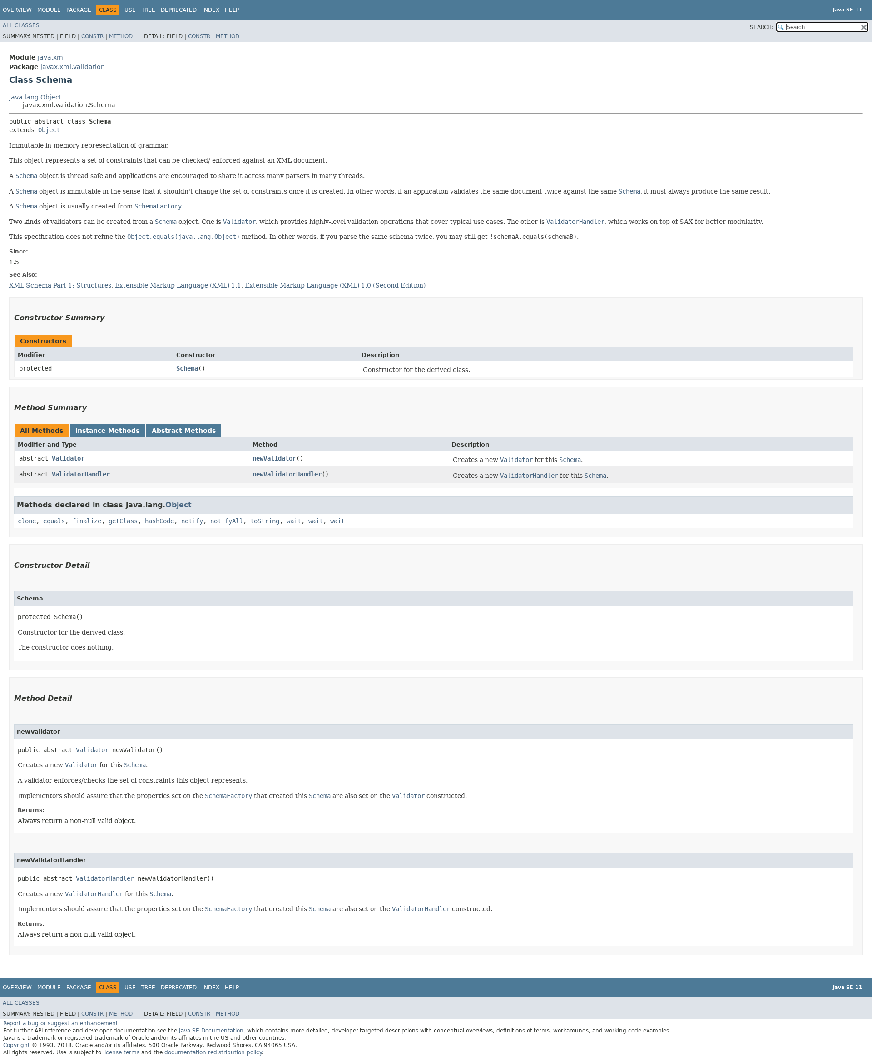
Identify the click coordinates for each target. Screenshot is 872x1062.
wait (294, 521)
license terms (121, 1052)
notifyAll (226, 521)
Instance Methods (107, 430)
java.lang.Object (35, 97)
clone (27, 521)
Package (78, 10)
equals (54, 521)
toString (264, 521)
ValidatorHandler (81, 474)
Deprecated (179, 10)
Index (210, 10)
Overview (17, 10)
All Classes (21, 25)
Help (232, 10)
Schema (187, 368)
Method (121, 36)
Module (49, 10)
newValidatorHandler (287, 474)
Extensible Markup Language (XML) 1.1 (178, 285)
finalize (86, 521)
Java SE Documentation (211, 1030)
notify (192, 521)
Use (130, 10)
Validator (68, 458)
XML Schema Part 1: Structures (60, 285)
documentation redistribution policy (213, 1052)
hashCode (159, 521)
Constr (92, 36)
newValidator (274, 458)
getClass (123, 521)
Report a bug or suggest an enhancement (60, 1023)
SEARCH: (761, 27)
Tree (148, 10)
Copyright (16, 1045)
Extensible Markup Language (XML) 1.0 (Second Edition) (335, 285)
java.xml (51, 57)
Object (49, 130)
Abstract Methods (184, 430)
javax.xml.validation (72, 66)
